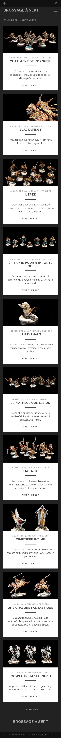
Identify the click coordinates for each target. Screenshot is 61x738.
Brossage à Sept (21, 10)
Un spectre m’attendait (31, 676)
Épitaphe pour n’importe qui (30, 264)
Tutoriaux (10, 14)
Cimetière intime (30, 539)
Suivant (33, 709)
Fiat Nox (30, 471)
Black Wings (30, 129)
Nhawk (35, 58)
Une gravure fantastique (30, 607)
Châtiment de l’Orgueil (30, 61)
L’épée (30, 194)
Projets (47, 58)
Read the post (30, 85)
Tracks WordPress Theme (18, 735)
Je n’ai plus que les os (30, 403)
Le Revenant (30, 334)
